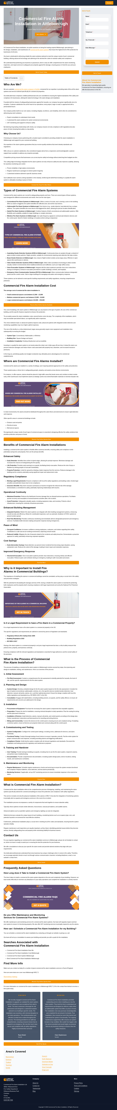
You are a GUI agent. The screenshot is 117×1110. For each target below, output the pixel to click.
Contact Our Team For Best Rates (41, 185)
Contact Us (36, 1085)
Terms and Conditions (80, 1085)
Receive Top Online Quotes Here (41, 439)
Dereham (8, 1059)
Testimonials (36, 1088)
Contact (109, 3)
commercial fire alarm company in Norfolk (27, 89)
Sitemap (76, 1091)
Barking (14, 976)
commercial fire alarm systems (39, 49)
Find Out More (41, 562)
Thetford (8, 1062)
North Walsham (46, 1059)
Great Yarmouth (47, 1067)
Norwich (44, 1056)
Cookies (76, 1088)
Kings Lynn (45, 1070)
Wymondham (8, 976)
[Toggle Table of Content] (20, 78)
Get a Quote (40, 34)
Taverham (9, 1065)
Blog (34, 1091)
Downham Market (47, 1061)
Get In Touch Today (41, 72)
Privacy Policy (78, 1083)
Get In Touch (41, 862)
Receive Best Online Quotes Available (41, 305)
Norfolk (8, 1068)
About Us (35, 1083)
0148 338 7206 (8, 1100)
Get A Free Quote (41, 1044)
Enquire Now (41, 779)
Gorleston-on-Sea (47, 1064)
